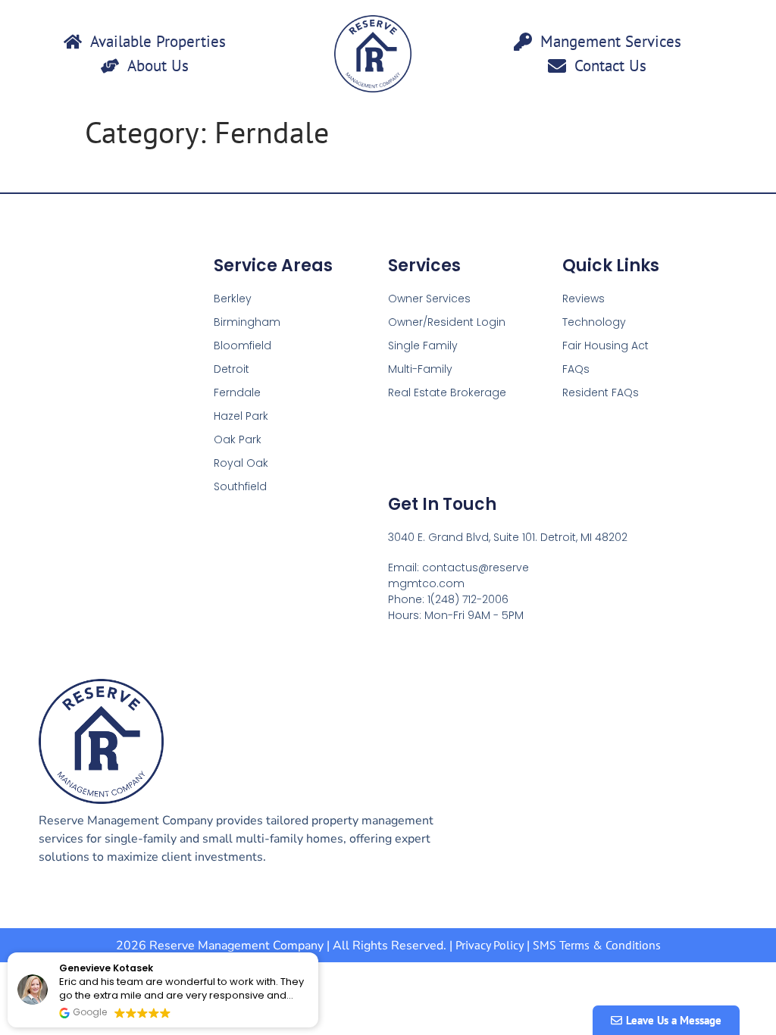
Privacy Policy (489, 944)
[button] (317, 953)
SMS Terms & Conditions (597, 944)
